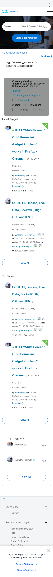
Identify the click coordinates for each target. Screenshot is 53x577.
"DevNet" (17, 91)
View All (25, 263)
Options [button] (45, 56)
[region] (26, 561)
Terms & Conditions (20, 537)
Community (24, 100)
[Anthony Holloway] (22, 463)
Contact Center (19, 171)
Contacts (15, 513)
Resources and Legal (17, 523)
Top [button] (4, 499)
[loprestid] (18, 447)
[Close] (48, 550)
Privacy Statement (25, 564)
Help (13, 533)
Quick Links (12, 507)
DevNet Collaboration (15, 53)
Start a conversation (26, 38)
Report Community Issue (22, 529)
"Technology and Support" (26, 96)
